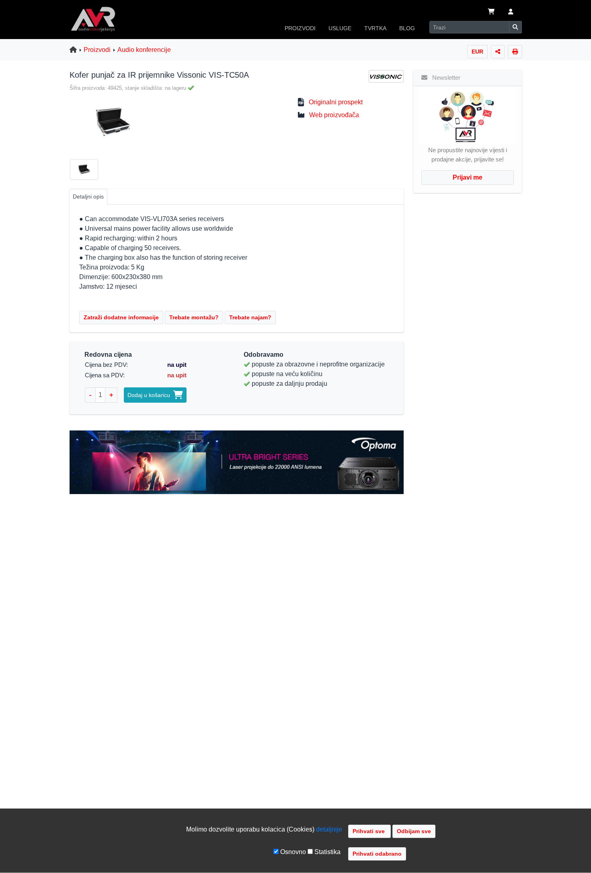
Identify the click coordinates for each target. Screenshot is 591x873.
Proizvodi (97, 49)
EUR (477, 51)
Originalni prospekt (336, 102)
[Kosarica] (491, 12)
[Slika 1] (87, 170)
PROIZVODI (300, 28)
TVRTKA (375, 28)
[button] (511, 12)
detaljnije (329, 829)
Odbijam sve (414, 831)
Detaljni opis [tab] (88, 196)
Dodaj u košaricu (150, 395)
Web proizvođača (334, 115)
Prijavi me (467, 177)
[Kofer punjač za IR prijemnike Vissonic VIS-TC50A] (109, 121)
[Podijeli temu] (498, 51)
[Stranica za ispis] (515, 51)
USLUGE (339, 28)
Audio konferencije (144, 49)
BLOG (407, 28)
